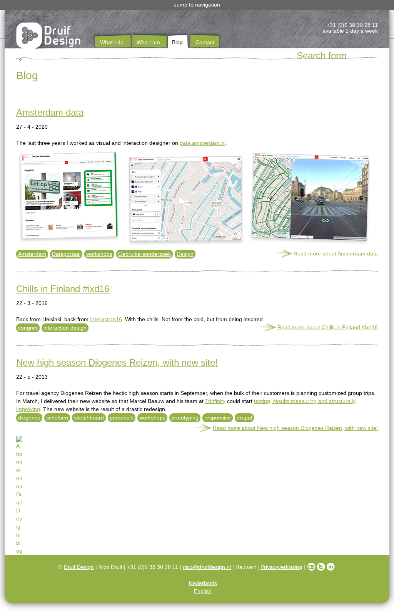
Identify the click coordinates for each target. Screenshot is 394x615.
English (203, 591)
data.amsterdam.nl (202, 143)
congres (28, 328)
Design (185, 254)
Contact (204, 42)
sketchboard (89, 417)
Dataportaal (66, 254)
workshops (99, 254)
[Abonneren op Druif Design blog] (197, 436)
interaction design (65, 328)
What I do (112, 42)
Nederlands (203, 583)
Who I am (148, 42)
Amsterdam (32, 254)
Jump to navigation (197, 5)
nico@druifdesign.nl (207, 567)
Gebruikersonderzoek (144, 254)
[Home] (49, 37)
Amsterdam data (49, 112)
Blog (177, 42)
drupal (244, 417)
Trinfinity (215, 401)
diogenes (29, 417)
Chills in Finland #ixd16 (62, 288)
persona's (122, 417)
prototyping (185, 417)
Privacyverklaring (281, 567)
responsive (217, 417)
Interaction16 (106, 319)
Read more (336, 253)
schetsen (57, 417)
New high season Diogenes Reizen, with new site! (117, 362)
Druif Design (79, 567)
